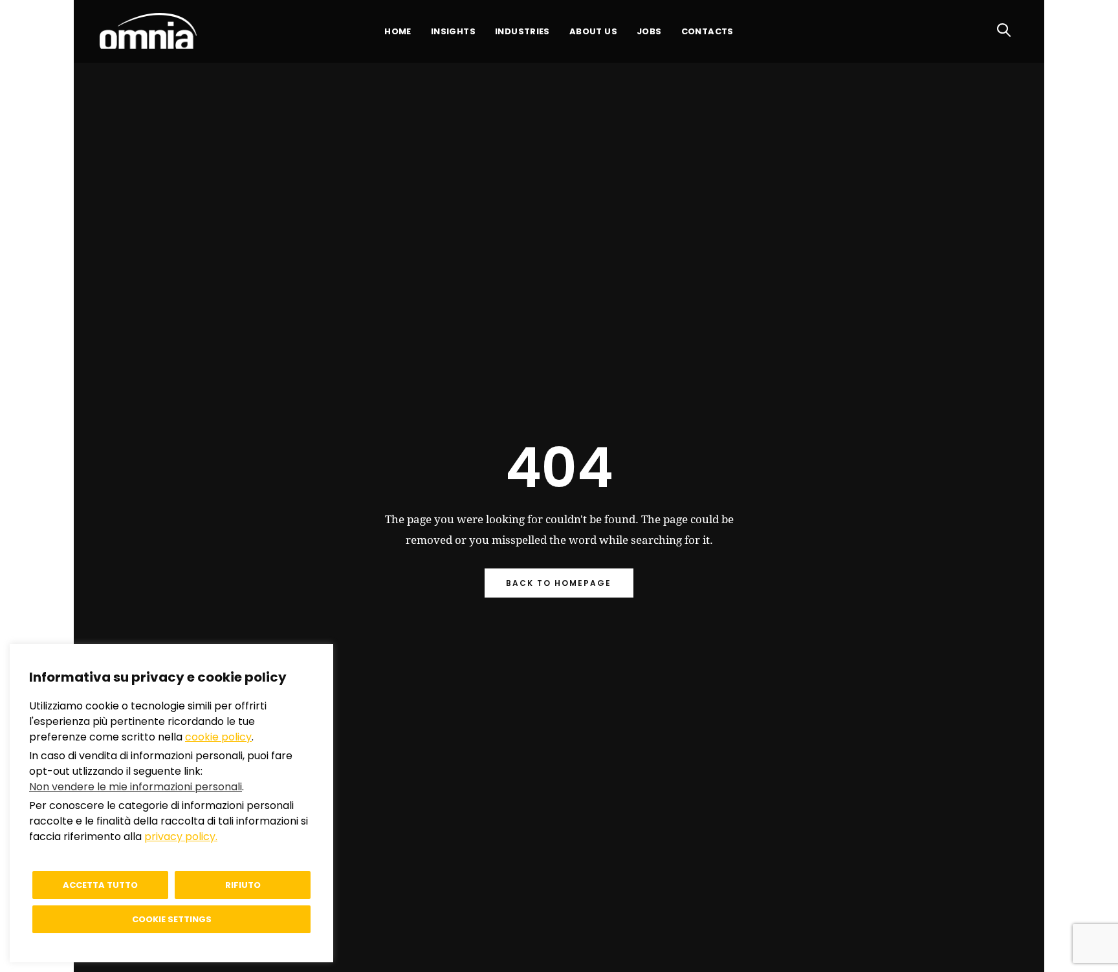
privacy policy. (180, 836)
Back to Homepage (558, 583)
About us (593, 31)
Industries (522, 31)
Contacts (707, 31)
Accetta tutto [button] (100, 885)
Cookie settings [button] (172, 919)
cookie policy (218, 736)
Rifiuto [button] (243, 885)
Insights (453, 31)
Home (397, 31)
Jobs (649, 31)
